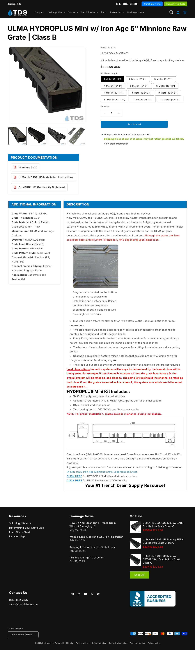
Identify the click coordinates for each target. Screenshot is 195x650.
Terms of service (137, 643)
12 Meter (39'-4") (170, 99)
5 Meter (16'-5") (139, 86)
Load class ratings (78, 369)
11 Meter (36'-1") (142, 99)
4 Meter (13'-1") (113, 86)
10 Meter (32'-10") (114, 99)
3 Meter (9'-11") (163, 79)
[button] (56, 12)
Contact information (118, 643)
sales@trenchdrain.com (23, 604)
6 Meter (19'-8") (165, 86)
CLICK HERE (74, 476)
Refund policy (154, 643)
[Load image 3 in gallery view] (57, 136)
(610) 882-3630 (18, 599)
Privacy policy (82, 643)
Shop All (139, 574)
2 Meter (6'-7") (138, 79)
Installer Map (17, 536)
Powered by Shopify (64, 643)
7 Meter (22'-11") (114, 92)
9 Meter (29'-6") (168, 92)
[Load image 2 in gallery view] (37, 136)
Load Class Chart (19, 532)
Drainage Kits (48, 643)
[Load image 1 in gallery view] (17, 136)
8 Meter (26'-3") (141, 92)
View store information (116, 143)
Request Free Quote (175, 4)
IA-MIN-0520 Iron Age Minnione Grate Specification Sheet (102, 471)
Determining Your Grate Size (26, 527)
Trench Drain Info (152, 4)
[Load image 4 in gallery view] (77, 136)
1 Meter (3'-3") (112, 79)
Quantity (105, 106)
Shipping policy (99, 643)
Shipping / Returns (20, 523)
